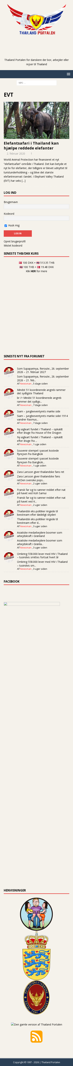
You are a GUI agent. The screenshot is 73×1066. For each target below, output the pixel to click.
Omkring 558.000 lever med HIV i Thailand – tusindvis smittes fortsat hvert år (42, 555)
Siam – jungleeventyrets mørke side (38, 411)
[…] (23, 180)
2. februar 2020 (16, 153)
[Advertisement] (38, 52)
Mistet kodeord (13, 245)
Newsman (25, 383)
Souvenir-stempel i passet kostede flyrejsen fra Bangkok (38, 452)
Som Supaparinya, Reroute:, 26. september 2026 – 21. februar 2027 (43, 370)
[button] (68, 74)
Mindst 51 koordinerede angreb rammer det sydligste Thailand (41, 391)
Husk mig (13, 225)
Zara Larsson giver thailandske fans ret (40, 472)
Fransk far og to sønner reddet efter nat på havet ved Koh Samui (41, 491)
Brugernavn (11, 202)
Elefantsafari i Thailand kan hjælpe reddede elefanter (31, 146)
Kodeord (9, 213)
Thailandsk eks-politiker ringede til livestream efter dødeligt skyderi (37, 512)
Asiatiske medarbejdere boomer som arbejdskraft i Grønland (39, 534)
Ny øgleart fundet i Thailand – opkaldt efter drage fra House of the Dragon (40, 430)
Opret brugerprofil (14, 241)
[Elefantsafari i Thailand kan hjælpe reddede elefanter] (36, 120)
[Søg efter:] (36, 82)
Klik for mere (36, 271)
